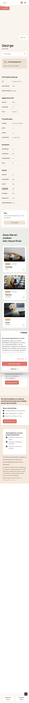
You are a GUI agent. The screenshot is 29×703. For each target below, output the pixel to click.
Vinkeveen (7, 324)
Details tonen (20, 358)
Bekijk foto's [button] (23, 37)
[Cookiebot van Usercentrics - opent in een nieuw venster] (20, 333)
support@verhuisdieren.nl (9, 480)
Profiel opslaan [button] (7, 54)
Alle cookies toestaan (14, 363)
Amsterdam (8, 296)
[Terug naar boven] (25, 694)
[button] (21, 3)
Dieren (6, 269)
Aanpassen (14, 369)
